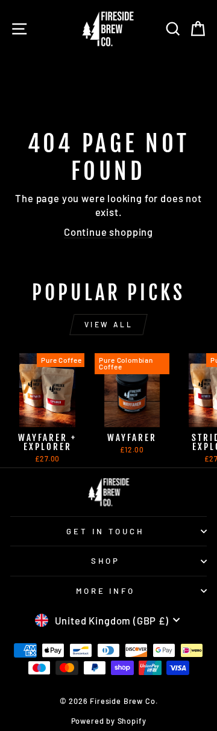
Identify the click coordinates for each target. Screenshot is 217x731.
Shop (106, 561)
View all (108, 324)
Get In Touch (105, 531)
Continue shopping (108, 232)
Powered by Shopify (108, 721)
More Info (106, 591)
